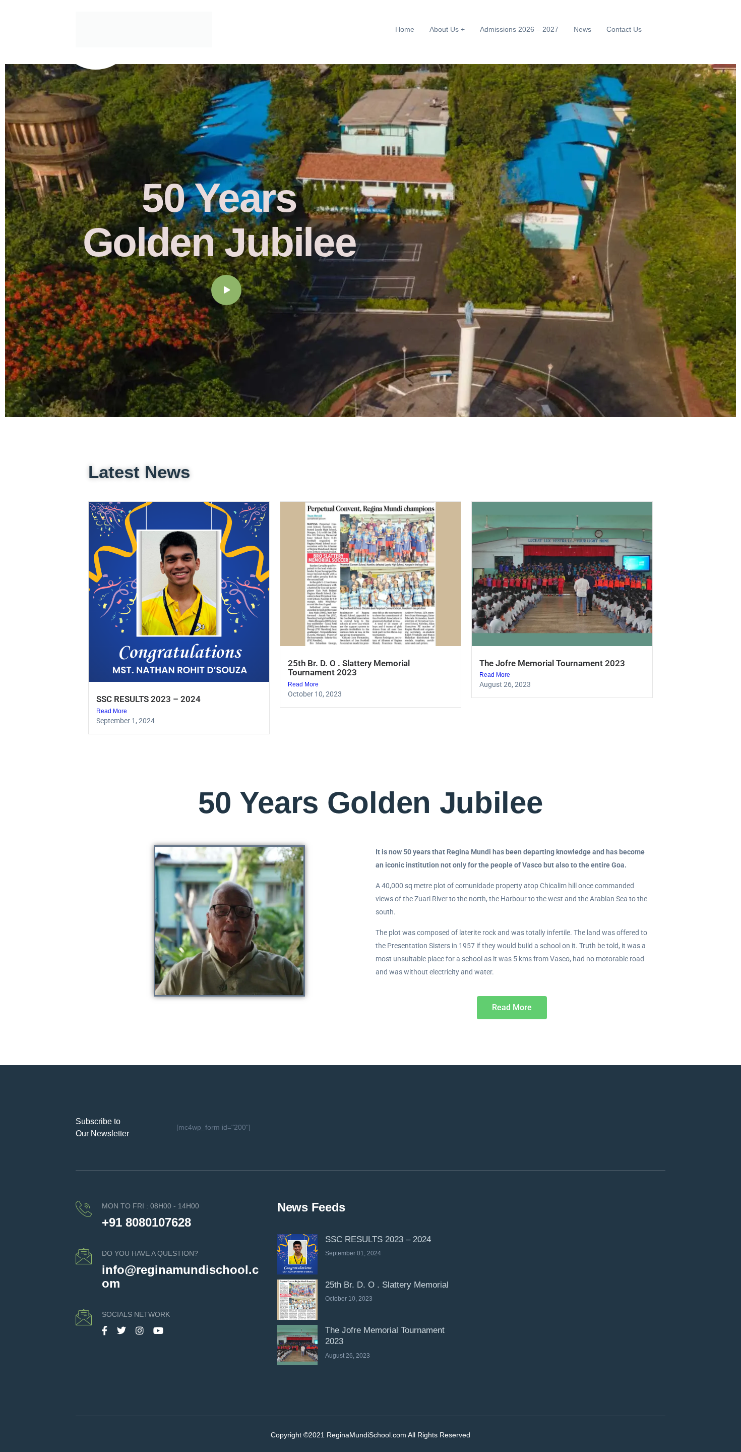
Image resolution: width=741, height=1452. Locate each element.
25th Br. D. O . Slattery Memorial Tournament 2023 (349, 667)
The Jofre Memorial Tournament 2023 (552, 663)
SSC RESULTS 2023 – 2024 (148, 699)
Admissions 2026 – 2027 (519, 29)
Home (404, 29)
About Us (444, 29)
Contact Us (624, 29)
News (582, 29)
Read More (111, 711)
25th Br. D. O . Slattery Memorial (387, 1285)
